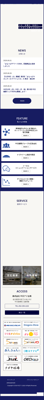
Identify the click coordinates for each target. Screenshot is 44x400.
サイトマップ (11, 379)
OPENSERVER (11, 383)
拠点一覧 (22, 312)
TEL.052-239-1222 (22, 306)
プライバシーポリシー (33, 379)
